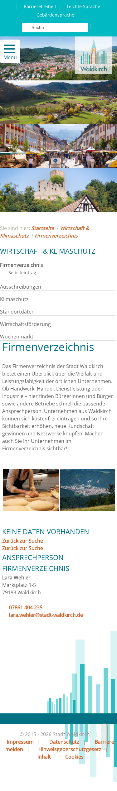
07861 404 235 (25, 607)
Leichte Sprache (83, 6)
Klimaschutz (14, 299)
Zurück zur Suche (22, 540)
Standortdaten (17, 311)
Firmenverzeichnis (56, 235)
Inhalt (44, 756)
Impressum (20, 741)
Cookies (74, 756)
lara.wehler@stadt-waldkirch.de (46, 614)
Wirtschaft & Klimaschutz (47, 251)
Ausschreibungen (20, 286)
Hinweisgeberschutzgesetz (69, 749)
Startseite (42, 228)
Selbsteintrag (22, 273)
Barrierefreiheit (40, 6)
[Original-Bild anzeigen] (31, 509)
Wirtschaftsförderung (25, 324)
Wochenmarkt (16, 336)
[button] (6, 49)
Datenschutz (64, 741)
